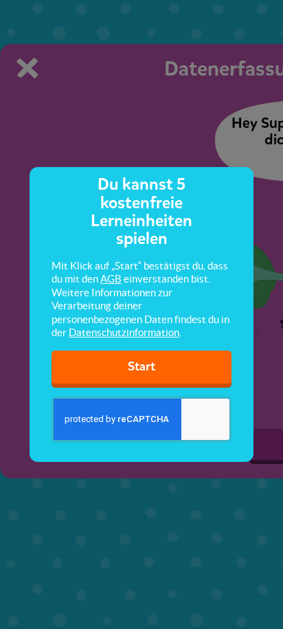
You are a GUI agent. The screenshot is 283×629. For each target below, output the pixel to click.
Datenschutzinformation (124, 332)
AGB (111, 279)
